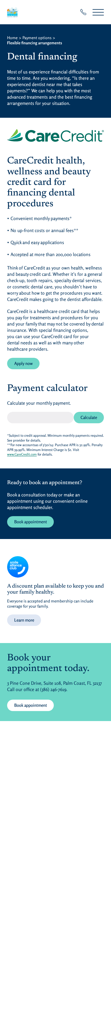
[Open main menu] (98, 12)
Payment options (37, 37)
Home (12, 37)
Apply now (27, 363)
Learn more (24, 620)
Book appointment (30, 521)
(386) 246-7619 (53, 689)
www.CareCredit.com (22, 454)
